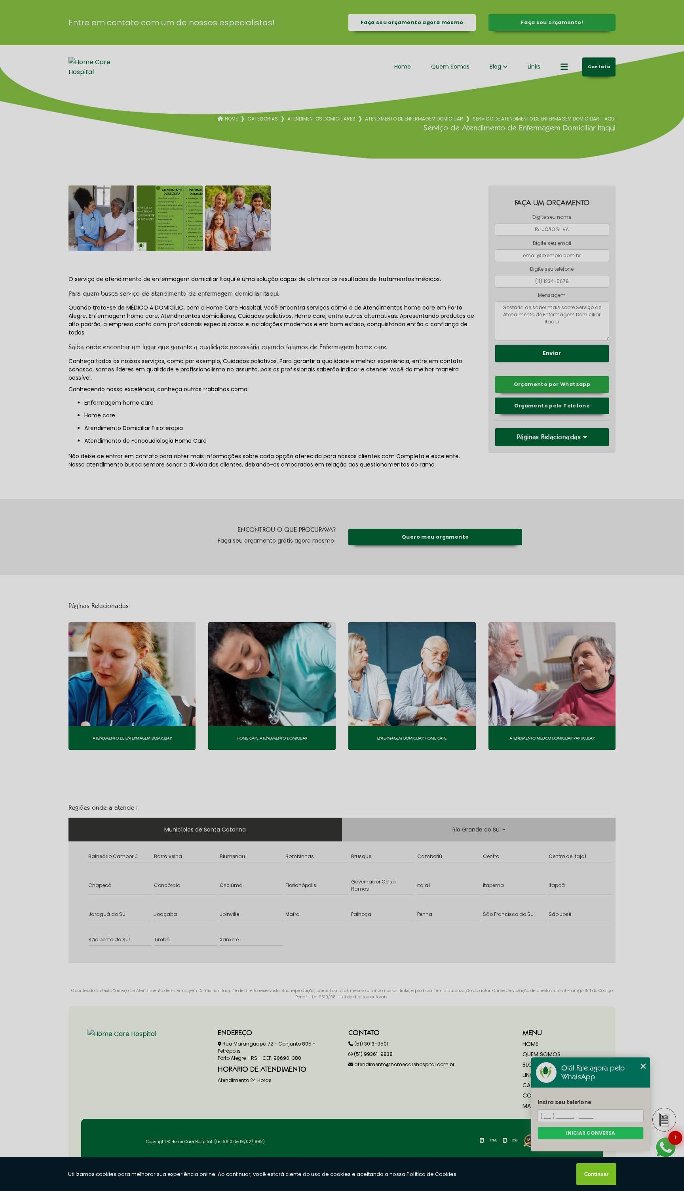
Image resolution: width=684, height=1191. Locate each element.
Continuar (596, 1174)
